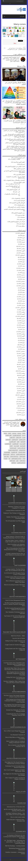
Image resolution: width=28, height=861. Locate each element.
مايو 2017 (22, 360)
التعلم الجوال (8, 439)
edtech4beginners (19, 691)
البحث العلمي (12, 437)
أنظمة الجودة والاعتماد (19, 162)
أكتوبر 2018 (22, 336)
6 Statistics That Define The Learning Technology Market (15, 517)
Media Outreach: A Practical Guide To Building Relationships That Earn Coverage (14, 537)
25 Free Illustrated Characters (17, 734)
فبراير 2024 (22, 277)
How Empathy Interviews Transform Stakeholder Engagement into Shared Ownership (16, 673)
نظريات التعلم (12, 460)
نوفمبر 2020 (22, 312)
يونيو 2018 (22, 340)
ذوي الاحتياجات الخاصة (14, 456)
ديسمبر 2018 (21, 331)
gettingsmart (21, 659)
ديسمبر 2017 (21, 351)
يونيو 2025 (22, 259)
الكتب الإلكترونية (20, 182)
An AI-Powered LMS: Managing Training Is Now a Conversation (14, 573)
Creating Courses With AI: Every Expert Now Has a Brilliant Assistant (15, 577)
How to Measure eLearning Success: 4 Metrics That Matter (15, 581)
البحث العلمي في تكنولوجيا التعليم (16, 166)
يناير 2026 (22, 244)
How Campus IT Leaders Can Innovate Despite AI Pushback (15, 778)
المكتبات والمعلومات (19, 198)
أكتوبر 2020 (22, 314)
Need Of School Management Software (15, 600)
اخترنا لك (22, 164)
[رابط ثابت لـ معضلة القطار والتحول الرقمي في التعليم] (14, 74)
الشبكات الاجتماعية (22, 452)
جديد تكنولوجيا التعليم (19, 213)
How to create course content (18, 817)
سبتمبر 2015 (21, 393)
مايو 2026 (22, 235)
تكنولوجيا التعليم (22, 456)
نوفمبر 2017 (22, 353)
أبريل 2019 (22, 323)
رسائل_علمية (6, 456)
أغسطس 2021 (21, 307)
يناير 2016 (22, 384)
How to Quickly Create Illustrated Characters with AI (16, 745)
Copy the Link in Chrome (18, 638)
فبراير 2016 (22, 382)
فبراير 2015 (22, 403)
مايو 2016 (22, 377)
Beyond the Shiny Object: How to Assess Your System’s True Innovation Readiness (14, 668)
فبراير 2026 (22, 242)
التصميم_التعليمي (22, 439)
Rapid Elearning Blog (18, 727)
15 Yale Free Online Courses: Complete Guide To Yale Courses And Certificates (15, 541)
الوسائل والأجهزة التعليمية (18, 202)
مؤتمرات (5, 458)
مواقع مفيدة (22, 226)
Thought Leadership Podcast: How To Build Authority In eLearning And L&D (15, 554)
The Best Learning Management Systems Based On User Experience (15, 608)
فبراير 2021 (22, 309)
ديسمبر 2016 (21, 371)
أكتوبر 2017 (22, 355)
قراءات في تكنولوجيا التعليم (17, 221)
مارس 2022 (22, 303)
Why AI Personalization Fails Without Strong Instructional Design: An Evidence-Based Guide (14, 550)
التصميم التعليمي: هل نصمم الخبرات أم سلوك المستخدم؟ (15, 121)
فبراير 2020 (22, 320)
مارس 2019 (22, 325)
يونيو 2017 (22, 358)
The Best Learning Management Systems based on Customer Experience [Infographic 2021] (14, 604)
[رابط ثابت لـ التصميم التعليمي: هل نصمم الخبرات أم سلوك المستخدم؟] (14, 113)
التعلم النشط (23, 441)
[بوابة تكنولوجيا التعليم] (14, 9)
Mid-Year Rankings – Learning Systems (15, 845)
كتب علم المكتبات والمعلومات (12, 194)
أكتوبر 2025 (22, 250)
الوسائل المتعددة (20, 200)
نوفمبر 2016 (22, 373)
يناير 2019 (22, 329)
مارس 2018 (22, 347)
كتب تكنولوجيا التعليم (14, 189)
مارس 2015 (22, 401)
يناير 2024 (22, 279)
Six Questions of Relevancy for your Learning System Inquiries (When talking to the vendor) (14, 837)
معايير (17, 460)
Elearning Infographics (17, 503)
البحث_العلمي (18, 437)
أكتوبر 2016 (22, 375)
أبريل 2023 (22, 294)
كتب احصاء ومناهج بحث (14, 184)
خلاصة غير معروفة (21, 791)
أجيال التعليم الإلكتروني (17, 435)
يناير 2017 (22, 368)
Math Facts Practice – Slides (18, 635)
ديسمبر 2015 (21, 386)
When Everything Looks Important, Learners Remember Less (16, 545)
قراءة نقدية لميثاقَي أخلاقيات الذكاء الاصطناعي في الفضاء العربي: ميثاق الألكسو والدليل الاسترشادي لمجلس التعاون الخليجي (13, 148)
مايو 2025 (22, 261)
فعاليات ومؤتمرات (15, 159)
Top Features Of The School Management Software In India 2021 (14, 616)
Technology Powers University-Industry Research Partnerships (15, 766)
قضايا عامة (22, 223)
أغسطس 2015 (21, 395)
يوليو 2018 (22, 338)
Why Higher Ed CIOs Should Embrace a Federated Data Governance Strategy (15, 762)
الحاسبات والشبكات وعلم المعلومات (15, 180)
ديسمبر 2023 (21, 281)
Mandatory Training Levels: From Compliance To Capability (16, 507)
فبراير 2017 (22, 366)
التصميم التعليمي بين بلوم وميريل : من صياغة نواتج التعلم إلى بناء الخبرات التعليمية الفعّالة (14, 102)
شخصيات (22, 217)
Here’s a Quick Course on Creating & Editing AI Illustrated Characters (15, 742)
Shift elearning (20, 565)
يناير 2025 (22, 266)
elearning (19, 433)
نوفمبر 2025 (22, 248)
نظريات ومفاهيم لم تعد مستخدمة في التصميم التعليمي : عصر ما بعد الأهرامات (16, 48)
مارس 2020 (22, 318)
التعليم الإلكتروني (20, 174)
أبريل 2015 (22, 399)
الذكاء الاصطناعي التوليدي (13, 450)
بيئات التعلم (13, 454)
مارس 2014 (22, 412)
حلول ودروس (21, 215)
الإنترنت (23, 437)
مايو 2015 (22, 397)
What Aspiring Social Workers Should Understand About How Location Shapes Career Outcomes (15, 701)
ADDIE (23, 433)
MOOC (9, 433)
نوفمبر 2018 (22, 333)
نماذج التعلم (14, 462)
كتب (9, 458)
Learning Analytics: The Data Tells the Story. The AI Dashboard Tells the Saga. (15, 569)
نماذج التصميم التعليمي (21, 462)
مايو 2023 (22, 292)
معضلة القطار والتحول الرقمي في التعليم (14, 130)
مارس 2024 (22, 274)
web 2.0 (23, 435)
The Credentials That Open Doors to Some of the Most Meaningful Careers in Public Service (14, 706)
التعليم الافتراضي (8, 443)
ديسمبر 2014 (21, 408)
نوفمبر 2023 (22, 283)
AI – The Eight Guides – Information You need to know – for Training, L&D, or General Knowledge (14, 842)
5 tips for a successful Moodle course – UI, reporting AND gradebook (14, 810)
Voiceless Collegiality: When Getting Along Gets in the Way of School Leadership (14, 682)
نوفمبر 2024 (22, 270)
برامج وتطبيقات (21, 205)
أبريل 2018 (22, 344)
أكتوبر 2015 (22, 390)
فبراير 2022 (22, 305)
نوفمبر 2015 (22, 388)
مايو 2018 (22, 342)
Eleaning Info (21, 831)
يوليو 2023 (22, 288)
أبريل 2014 (22, 410)
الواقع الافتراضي (7, 452)
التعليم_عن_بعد (22, 443)
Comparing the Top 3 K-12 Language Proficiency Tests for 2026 (15, 714)
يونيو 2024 (22, 272)
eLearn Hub (22, 803)
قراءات (24, 458)
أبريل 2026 (22, 237)
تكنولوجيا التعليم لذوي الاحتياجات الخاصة (14, 209)
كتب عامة (17, 191)
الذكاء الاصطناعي (22, 450)
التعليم (18, 441)
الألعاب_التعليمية (8, 435)
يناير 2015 (22, 406)
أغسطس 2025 (21, 255)
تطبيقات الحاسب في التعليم (17, 207)
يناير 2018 (22, 349)
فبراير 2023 (22, 299)
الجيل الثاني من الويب (21, 448)
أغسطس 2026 (21, 233)
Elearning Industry (19, 532)
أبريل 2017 (22, 362)
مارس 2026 (22, 239)
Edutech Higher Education (16, 758)
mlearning (14, 433)
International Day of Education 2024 (16, 806)
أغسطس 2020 (21, 316)
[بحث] (3, 1)
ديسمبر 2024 (21, 268)
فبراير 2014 (22, 414)
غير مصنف (22, 219)
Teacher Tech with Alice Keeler (14, 632)
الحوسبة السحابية (13, 448)
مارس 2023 (22, 296)
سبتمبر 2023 (21, 285)
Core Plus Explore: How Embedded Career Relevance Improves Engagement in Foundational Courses (14, 664)
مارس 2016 (22, 379)
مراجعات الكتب (22, 460)
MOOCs (5, 433)
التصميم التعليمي (20, 168)
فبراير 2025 (22, 264)
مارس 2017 (22, 364)
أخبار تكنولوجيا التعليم (19, 157)
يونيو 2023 (22, 290)
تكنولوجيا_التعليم (6, 454)
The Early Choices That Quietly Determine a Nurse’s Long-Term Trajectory (14, 696)
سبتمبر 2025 (21, 253)
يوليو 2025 (22, 257)
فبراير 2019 (22, 327)
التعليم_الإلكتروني (12, 441)
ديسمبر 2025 (21, 246)
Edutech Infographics (18, 596)
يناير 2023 (22, 301)
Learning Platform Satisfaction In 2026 (15, 510)
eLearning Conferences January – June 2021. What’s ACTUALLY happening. (15, 814)
